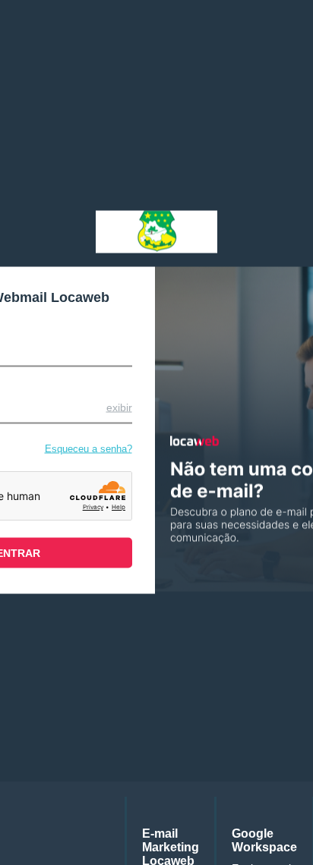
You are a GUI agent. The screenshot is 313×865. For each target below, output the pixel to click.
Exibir (119, 407)
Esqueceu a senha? (88, 449)
